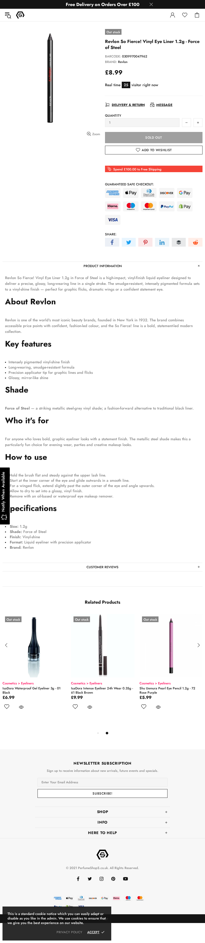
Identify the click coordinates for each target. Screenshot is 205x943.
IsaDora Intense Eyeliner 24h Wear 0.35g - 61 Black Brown (102, 690)
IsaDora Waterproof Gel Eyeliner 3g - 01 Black (31, 690)
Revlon (123, 62)
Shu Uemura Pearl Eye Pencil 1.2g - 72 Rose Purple (167, 690)
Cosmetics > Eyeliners (18, 683)
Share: (110, 234)
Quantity (113, 115)
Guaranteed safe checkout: (129, 184)
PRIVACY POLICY (69, 932)
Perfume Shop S (20, 14)
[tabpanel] (34, 667)
